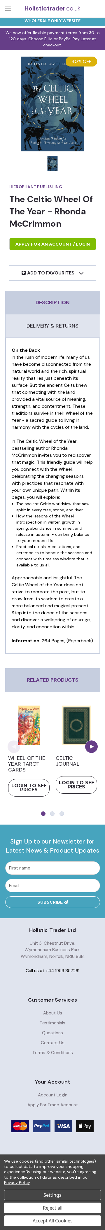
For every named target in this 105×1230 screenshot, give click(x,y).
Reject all (52, 1208)
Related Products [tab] (52, 679)
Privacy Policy (17, 1182)
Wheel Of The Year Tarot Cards (26, 764)
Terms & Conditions (52, 1053)
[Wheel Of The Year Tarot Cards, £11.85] (29, 725)
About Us (52, 1013)
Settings (52, 1195)
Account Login (52, 1095)
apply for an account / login (52, 244)
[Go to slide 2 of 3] (52, 813)
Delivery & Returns (52, 325)
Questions (52, 1033)
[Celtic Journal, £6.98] (76, 725)
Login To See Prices (29, 787)
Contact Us (52, 1043)
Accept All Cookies (53, 1220)
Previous (13, 746)
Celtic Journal (67, 761)
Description (53, 302)
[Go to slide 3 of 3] (62, 813)
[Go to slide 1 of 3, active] (43, 813)
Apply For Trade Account (52, 1105)
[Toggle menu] (9, 9)
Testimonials (52, 1023)
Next (91, 746)
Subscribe (50, 902)
